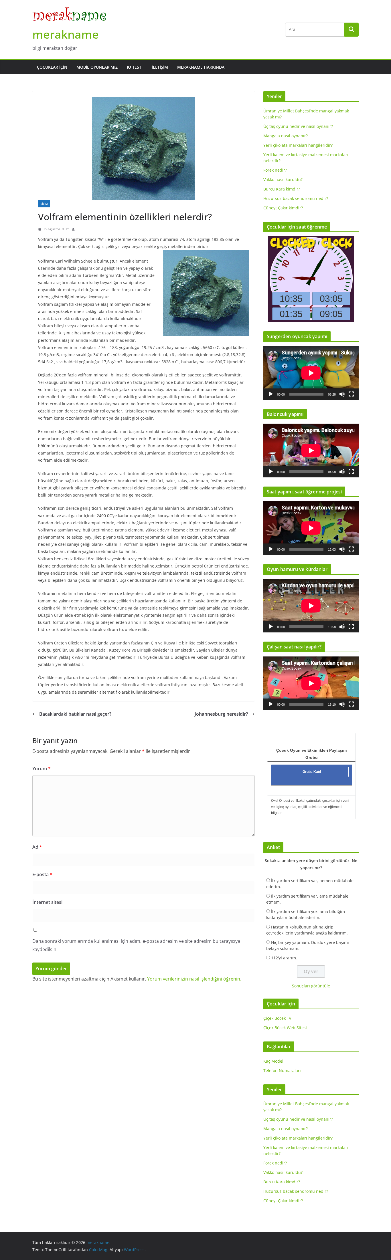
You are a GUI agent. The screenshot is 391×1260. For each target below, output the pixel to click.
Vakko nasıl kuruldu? (283, 179)
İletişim (160, 67)
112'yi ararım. (284, 958)
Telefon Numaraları (282, 1070)
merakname (65, 34)
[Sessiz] (342, 394)
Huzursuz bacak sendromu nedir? (295, 198)
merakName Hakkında (200, 67)
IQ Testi (135, 67)
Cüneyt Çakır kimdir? (283, 208)
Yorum (41, 768)
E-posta (42, 874)
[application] (311, 373)
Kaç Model (273, 1061)
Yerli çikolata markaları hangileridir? (298, 145)
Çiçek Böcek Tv (277, 1018)
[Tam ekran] (351, 394)
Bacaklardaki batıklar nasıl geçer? (75, 714)
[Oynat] (271, 394)
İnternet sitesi (47, 902)
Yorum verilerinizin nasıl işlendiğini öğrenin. (194, 979)
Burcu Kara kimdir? (281, 189)
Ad (37, 847)
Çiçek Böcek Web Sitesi (285, 1027)
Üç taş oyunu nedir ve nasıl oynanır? (298, 126)
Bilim (44, 204)
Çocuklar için (52, 67)
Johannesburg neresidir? (221, 714)
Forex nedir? (275, 170)
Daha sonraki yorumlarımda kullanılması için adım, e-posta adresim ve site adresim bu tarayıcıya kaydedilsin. (136, 945)
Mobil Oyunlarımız (97, 67)
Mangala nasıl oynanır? (285, 135)
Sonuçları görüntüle (311, 986)
